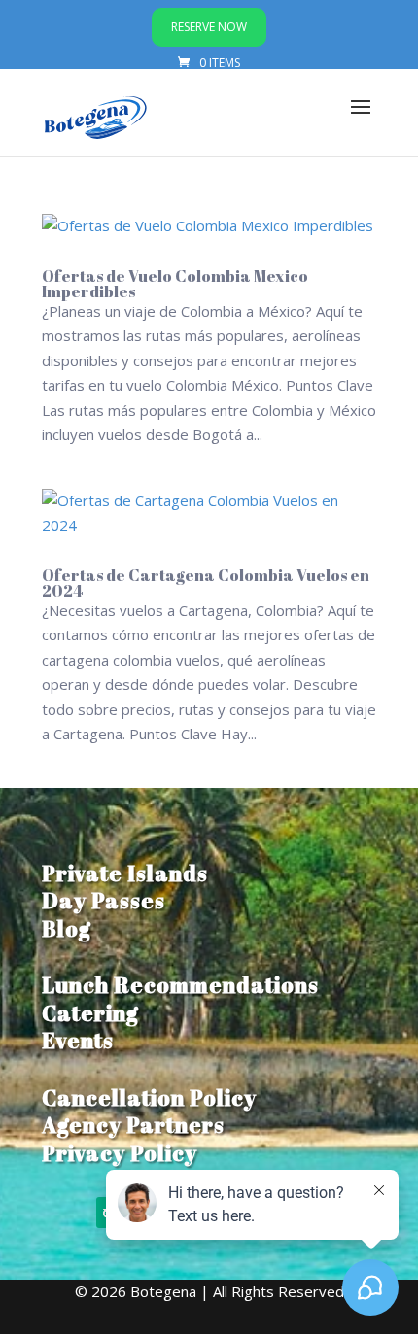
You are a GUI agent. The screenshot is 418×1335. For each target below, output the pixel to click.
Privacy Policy (119, 1153)
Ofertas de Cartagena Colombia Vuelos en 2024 (205, 583)
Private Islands (125, 873)
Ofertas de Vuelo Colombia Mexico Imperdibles (175, 283)
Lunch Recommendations (180, 985)
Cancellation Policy (149, 1097)
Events (78, 1040)
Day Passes (103, 900)
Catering (90, 1013)
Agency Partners (133, 1125)
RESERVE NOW (209, 26)
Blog (66, 928)
